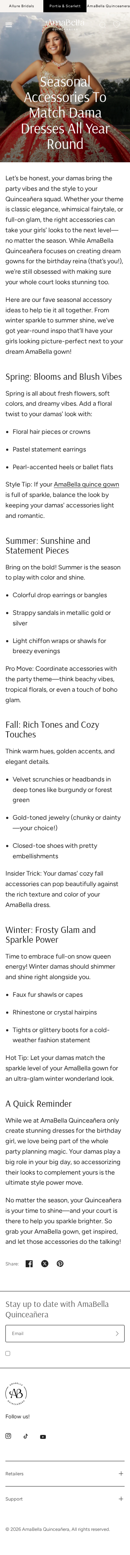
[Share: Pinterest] (60, 1263)
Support (14, 1499)
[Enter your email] (117, 1333)
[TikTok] (31, 1436)
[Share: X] (45, 1263)
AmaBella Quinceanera (108, 6)
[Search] (103, 25)
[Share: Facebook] (29, 1263)
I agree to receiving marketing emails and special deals (66, 1353)
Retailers (14, 1473)
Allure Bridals (21, 6)
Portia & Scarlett (65, 6)
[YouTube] (48, 1437)
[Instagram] (13, 1436)
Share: (12, 1263)
